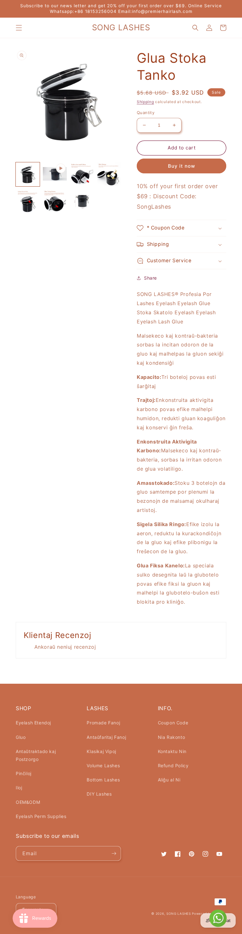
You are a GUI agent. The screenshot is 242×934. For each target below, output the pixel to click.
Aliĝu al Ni (169, 779)
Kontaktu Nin (172, 751)
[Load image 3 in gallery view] (109, 174)
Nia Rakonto (171, 737)
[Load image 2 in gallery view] (82, 174)
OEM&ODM (28, 802)
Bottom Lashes (103, 779)
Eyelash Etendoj (33, 722)
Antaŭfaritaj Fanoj (106, 737)
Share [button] (150, 278)
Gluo (21, 737)
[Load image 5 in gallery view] (55, 201)
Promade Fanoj (103, 722)
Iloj (19, 787)
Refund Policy (173, 765)
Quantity (145, 112)
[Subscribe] (114, 853)
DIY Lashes (99, 794)
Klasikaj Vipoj (101, 751)
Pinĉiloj (24, 773)
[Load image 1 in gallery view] (28, 174)
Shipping (145, 101)
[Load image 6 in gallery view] (82, 201)
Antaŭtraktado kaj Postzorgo (36, 755)
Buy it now (181, 166)
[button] (19, 28)
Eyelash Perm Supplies (41, 816)
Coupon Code (173, 722)
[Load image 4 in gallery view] (28, 201)
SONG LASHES (178, 913)
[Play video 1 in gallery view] (55, 174)
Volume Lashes (103, 765)
